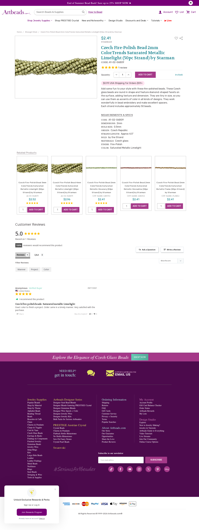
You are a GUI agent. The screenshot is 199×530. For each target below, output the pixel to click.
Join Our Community (148, 439)
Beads (29, 416)
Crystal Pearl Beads (61, 441)
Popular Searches (109, 422)
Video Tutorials (145, 433)
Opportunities (107, 436)
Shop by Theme (33, 408)
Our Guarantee (108, 433)
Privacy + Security (109, 416)
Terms (104, 419)
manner (21, 269)
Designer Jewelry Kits (62, 416)
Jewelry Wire (32, 446)
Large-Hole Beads (34, 455)
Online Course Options (148, 441)
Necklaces (31, 466)
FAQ (104, 408)
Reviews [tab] (21, 254)
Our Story (106, 430)
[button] (90, 314)
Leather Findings (34, 460)
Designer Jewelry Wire (62, 413)
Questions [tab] (39, 255)
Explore (142, 422)
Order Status (144, 408)
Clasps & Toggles (34, 427)
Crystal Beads (59, 428)
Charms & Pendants (35, 424)
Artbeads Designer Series (67, 399)
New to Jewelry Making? (149, 425)
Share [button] (21, 314)
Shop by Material (34, 405)
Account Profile (145, 402)
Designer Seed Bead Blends (64, 402)
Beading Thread (33, 413)
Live (169, 20)
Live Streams (144, 436)
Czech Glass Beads (35, 433)
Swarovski (59, 447)
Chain (29, 422)
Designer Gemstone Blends (64, 408)
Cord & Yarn (32, 430)
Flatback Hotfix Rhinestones (64, 433)
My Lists (143, 413)
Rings (29, 469)
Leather (30, 458)
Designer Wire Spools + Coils (65, 410)
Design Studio (116, 20)
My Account (146, 399)
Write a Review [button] (174, 249)
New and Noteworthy (93, 20)
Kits (29, 452)
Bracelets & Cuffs (34, 419)
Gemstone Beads (34, 444)
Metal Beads (32, 463)
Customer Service (109, 413)
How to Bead (95, 12)
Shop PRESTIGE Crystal (67, 20)
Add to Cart (36, 209)
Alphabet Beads (33, 410)
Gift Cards (106, 410)
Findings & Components (37, 438)
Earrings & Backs (34, 435)
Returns (105, 405)
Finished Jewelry (34, 441)
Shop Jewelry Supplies (38, 20)
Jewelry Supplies (36, 399)
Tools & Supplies (34, 477)
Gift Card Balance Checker (150, 405)
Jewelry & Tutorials (147, 428)
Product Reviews (109, 441)
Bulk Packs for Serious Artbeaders (67, 419)
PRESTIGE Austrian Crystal (69, 425)
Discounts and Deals (135, 20)
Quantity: (105, 74)
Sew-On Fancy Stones (62, 439)
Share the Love (108, 439)
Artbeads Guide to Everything (151, 430)
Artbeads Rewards (146, 410)
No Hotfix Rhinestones (62, 436)
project (34, 269)
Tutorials (155, 20)
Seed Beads (32, 471)
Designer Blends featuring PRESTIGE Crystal (72, 405)
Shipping (105, 402)
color (46, 269)
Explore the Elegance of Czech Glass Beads (90, 357)
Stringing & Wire (34, 474)
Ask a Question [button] (148, 249)
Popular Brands (33, 402)
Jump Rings (32, 449)
